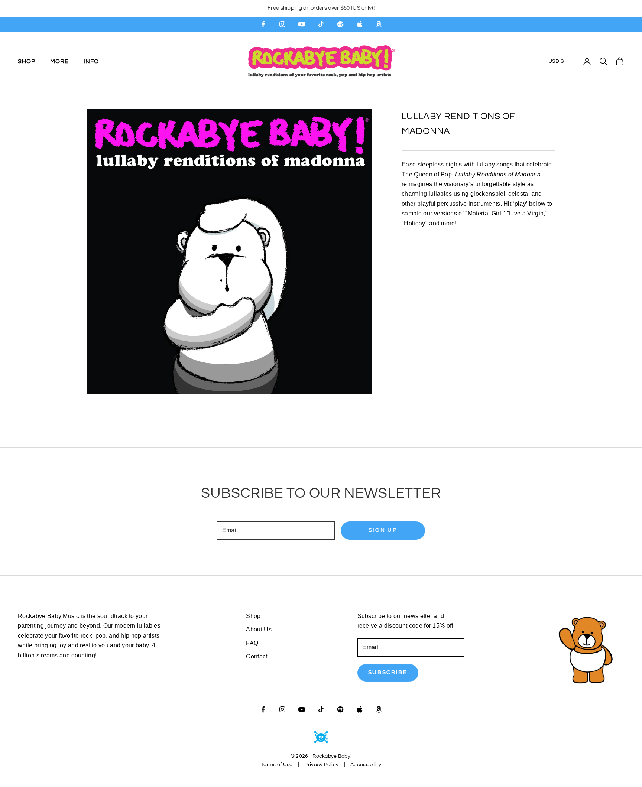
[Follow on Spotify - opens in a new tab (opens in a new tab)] (340, 24)
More (59, 61)
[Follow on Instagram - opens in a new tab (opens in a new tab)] (282, 24)
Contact (256, 656)
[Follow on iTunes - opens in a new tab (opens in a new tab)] (359, 24)
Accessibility (365, 764)
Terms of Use (276, 764)
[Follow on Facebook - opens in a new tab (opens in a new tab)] (263, 24)
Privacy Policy (321, 764)
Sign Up (383, 530)
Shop (26, 61)
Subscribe (388, 672)
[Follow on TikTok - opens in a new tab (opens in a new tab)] (321, 24)
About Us (259, 629)
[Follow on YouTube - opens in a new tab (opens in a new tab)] (301, 24)
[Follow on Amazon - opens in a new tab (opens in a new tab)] (379, 24)
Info (91, 61)
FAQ (252, 643)
